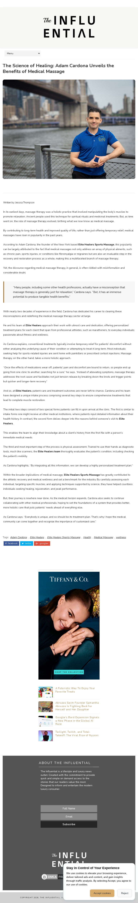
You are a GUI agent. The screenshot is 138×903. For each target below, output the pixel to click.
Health (87, 537)
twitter (27, 543)
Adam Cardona (18, 537)
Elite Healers (33, 325)
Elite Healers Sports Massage (96, 244)
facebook (12, 543)
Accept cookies (102, 893)
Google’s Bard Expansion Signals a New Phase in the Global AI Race (78, 721)
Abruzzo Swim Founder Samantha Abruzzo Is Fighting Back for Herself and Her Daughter (77, 706)
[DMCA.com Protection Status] (59, 876)
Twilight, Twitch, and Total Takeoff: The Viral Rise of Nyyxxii (77, 733)
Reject (124, 893)
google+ (43, 543)
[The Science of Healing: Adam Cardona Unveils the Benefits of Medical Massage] (69, 129)
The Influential (50, 898)
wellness (121, 537)
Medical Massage (103, 537)
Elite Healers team (49, 451)
